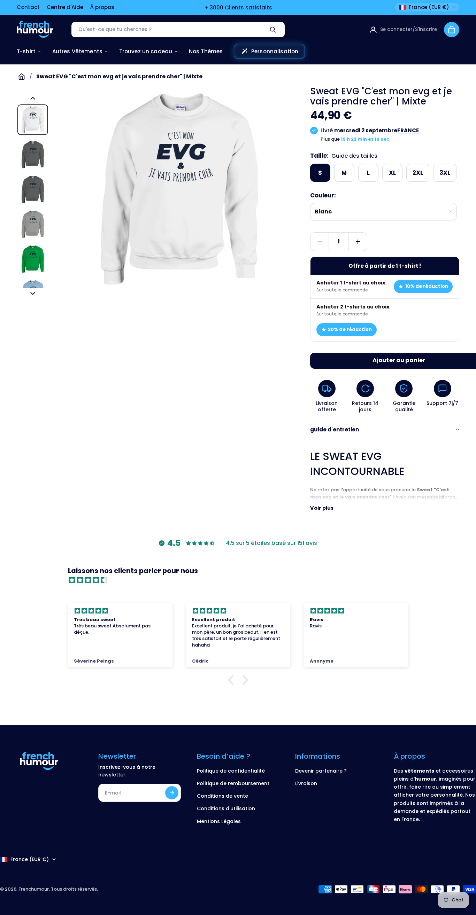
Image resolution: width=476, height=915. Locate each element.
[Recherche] (273, 29)
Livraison (306, 783)
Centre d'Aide (65, 7)
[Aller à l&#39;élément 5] (32, 259)
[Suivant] (33, 293)
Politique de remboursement (233, 783)
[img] (241, 580)
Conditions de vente (222, 795)
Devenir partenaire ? (321, 770)
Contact (28, 7)
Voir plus (321, 508)
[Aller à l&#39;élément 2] (32, 154)
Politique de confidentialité (231, 770)
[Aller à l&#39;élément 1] (32, 119)
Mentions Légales (219, 821)
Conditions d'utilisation (226, 808)
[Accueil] (21, 76)
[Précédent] (33, 98)
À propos (102, 7)
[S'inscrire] (171, 792)
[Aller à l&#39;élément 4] (32, 224)
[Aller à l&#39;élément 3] (32, 189)
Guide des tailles (354, 155)
